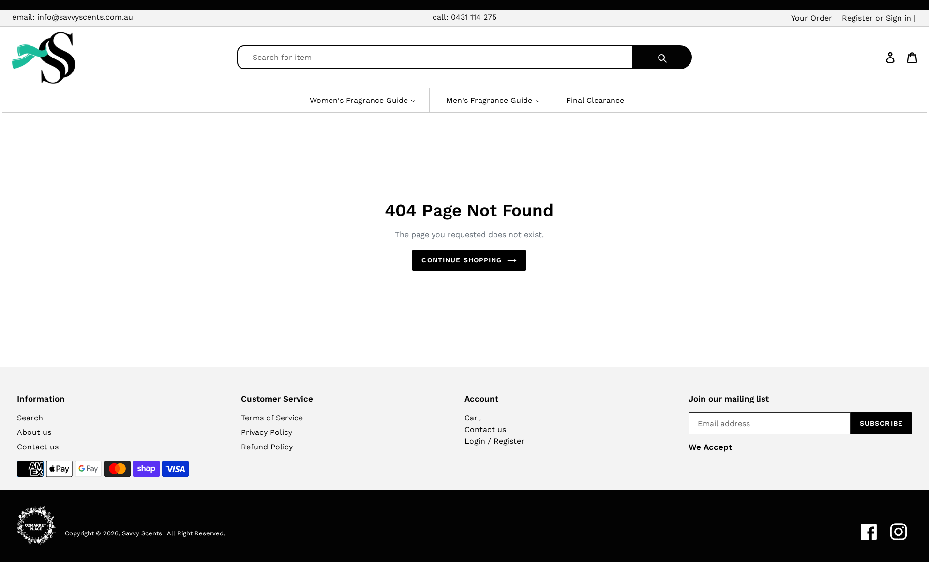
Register (857, 18)
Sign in (898, 18)
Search (30, 417)
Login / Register (494, 441)
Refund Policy (267, 446)
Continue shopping (461, 260)
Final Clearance (595, 100)
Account (481, 398)
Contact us (38, 446)
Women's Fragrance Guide (360, 100)
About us (34, 432)
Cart (472, 417)
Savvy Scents (142, 533)
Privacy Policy (266, 432)
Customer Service (277, 398)
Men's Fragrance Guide (490, 100)
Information (41, 398)
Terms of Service (272, 417)
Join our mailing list (729, 398)
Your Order (811, 18)
